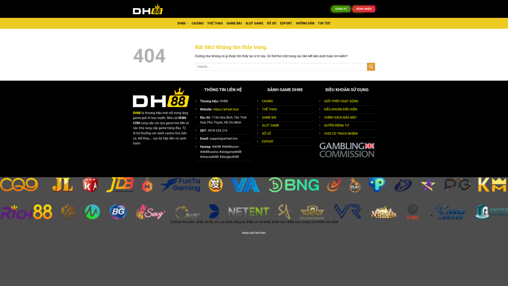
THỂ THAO (269, 109)
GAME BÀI (269, 117)
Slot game (254, 23)
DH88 (181, 23)
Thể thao (215, 23)
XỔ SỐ (266, 133)
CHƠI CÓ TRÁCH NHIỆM (341, 133)
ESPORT (268, 141)
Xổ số (271, 23)
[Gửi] (371, 67)
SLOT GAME (270, 125)
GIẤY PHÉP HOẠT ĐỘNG (341, 101)
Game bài (234, 23)
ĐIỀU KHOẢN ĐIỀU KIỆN (340, 109)
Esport (286, 23)
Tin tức (324, 23)
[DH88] (148, 9)
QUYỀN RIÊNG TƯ (336, 125)
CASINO (267, 101)
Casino (198, 23)
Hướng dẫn (305, 23)
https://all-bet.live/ (226, 109)
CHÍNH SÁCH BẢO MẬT (340, 117)
